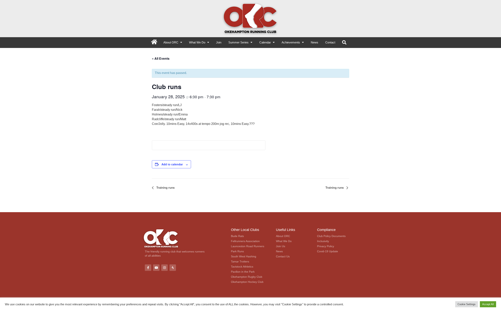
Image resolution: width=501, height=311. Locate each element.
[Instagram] (164, 267)
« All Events (160, 58)
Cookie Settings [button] (467, 304)
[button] (344, 42)
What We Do (197, 42)
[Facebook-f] (148, 267)
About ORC (170, 42)
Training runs (165, 187)
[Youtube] (156, 267)
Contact (330, 42)
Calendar (265, 42)
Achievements (291, 42)
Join (218, 42)
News (314, 42)
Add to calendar (172, 164)
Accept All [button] (488, 304)
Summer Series (238, 42)
